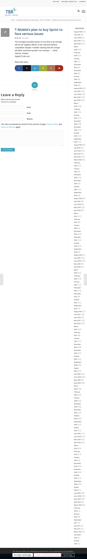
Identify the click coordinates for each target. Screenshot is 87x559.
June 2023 (77, 204)
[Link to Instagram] (51, 68)
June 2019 (77, 436)
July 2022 (77, 258)
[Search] (77, 11)
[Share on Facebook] (19, 68)
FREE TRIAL (56, 1)
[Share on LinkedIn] (35, 68)
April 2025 (77, 100)
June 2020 (77, 377)
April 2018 (77, 502)
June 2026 (77, 38)
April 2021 (77, 323)
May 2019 (77, 439)
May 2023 (77, 207)
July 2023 (77, 201)
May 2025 (77, 97)
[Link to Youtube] (59, 68)
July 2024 (77, 148)
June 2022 (77, 261)
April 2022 (77, 267)
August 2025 (78, 88)
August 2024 (78, 145)
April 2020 (77, 383)
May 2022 (77, 264)
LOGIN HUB (82, 1)
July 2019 (77, 433)
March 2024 (78, 160)
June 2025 (77, 94)
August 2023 (78, 198)
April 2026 (77, 44)
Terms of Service (8, 127)
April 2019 (77, 442)
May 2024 (77, 154)
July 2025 (77, 91)
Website (30, 119)
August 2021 (78, 311)
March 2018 (78, 505)
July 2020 (77, 374)
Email (29, 113)
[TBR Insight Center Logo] (11, 11)
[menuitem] (56, 1)
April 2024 (77, 157)
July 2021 (77, 314)
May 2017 (77, 529)
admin (26, 38)
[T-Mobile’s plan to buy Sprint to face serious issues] (5, 32)
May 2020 (77, 380)
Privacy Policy (52, 124)
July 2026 (77, 35)
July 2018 (77, 493)
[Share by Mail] (43, 68)
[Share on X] (27, 68)
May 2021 (77, 320)
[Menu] (82, 11)
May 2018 (77, 499)
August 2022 (78, 255)
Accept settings (22, 554)
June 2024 (77, 151)
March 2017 (78, 532)
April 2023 (77, 210)
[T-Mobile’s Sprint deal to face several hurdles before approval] (1, 279)
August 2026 (78, 32)
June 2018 (77, 496)
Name (29, 107)
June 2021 (77, 317)
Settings (68, 554)
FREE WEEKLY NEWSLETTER (69, 1)
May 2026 (77, 41)
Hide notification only (47, 554)
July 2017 (77, 526)
